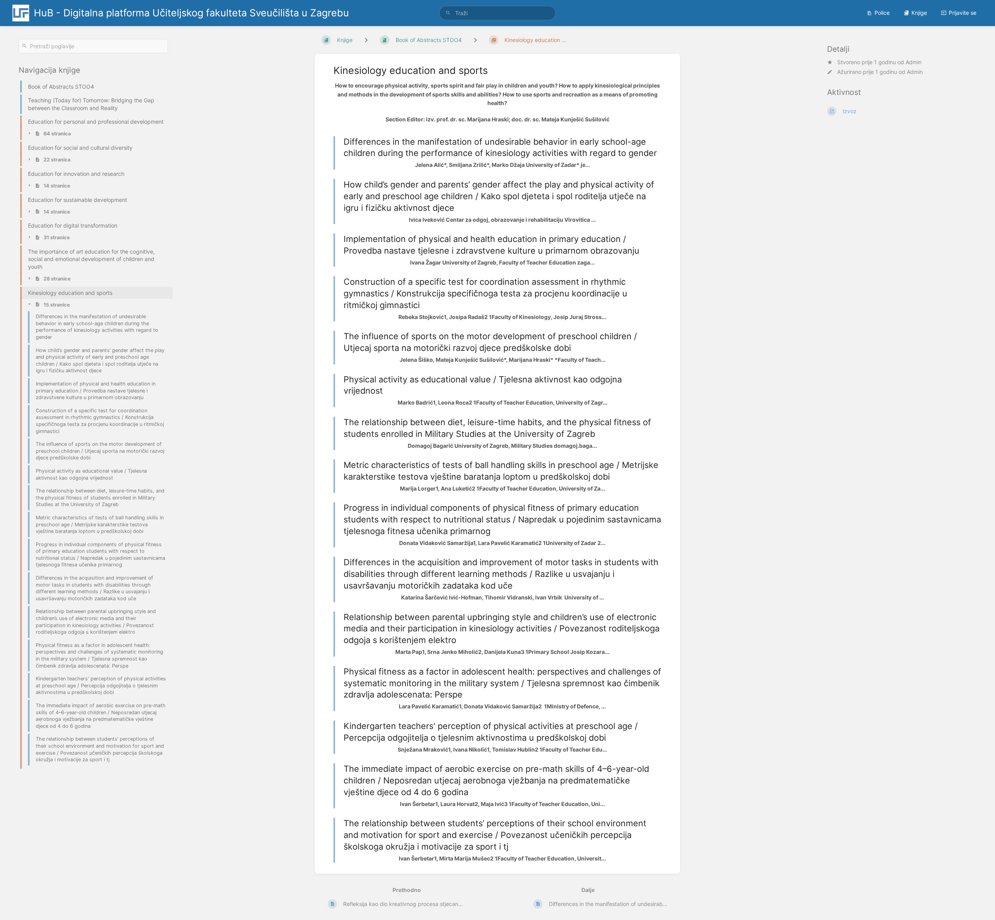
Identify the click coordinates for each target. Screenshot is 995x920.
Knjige (919, 12)
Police (882, 12)
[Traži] (448, 13)
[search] (497, 13)
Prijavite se (962, 12)
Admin (914, 62)
